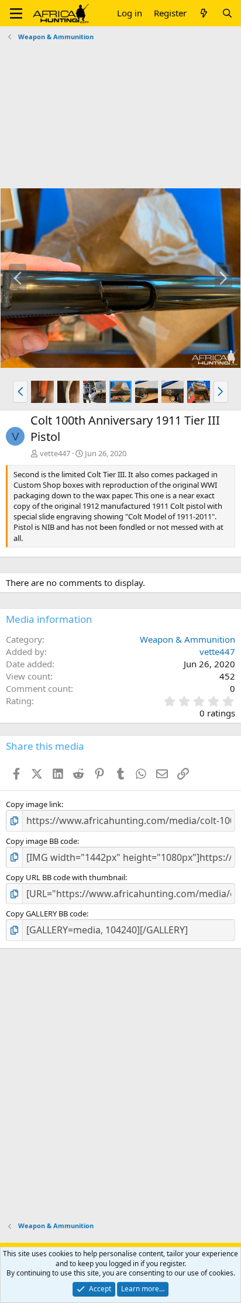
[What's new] (203, 13)
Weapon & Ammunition (187, 639)
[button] (16, 13)
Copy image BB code (41, 841)
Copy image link (33, 804)
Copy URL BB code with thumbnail (65, 877)
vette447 (55, 453)
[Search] (227, 13)
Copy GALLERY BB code (46, 913)
